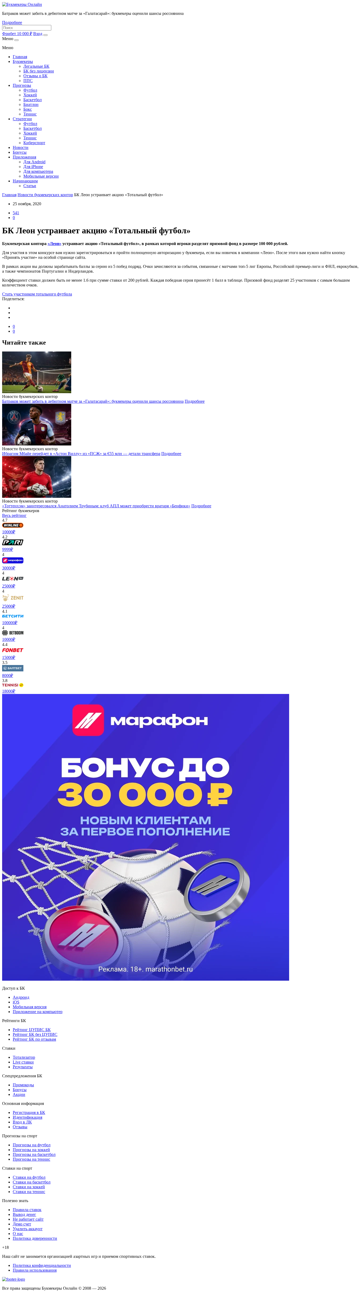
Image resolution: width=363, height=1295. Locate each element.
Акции (19, 1094)
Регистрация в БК (29, 1112)
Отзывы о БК (35, 76)
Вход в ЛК (22, 1122)
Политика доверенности (35, 1238)
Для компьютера (38, 171)
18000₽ (8, 691)
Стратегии (22, 119)
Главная (20, 56)
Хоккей (30, 95)
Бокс (27, 109)
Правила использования (35, 1270)
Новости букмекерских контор (45, 194)
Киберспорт (34, 142)
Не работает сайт (28, 1219)
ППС (28, 80)
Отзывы (20, 1127)
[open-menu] (45, 35)
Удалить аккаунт (28, 1229)
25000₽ (8, 586)
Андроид (21, 997)
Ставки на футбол (29, 1177)
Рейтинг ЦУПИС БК (32, 1029)
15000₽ (8, 657)
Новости (20, 147)
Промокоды (23, 1085)
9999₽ (7, 549)
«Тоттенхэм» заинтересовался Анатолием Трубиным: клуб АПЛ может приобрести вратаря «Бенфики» (96, 506)
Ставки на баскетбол (31, 1182)
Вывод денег (24, 1214)
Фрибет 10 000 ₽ (17, 33)
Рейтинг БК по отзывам (34, 1039)
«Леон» (54, 243)
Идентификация (27, 1117)
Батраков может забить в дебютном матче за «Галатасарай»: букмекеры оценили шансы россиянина (93, 401)
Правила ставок (27, 1209)
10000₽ (8, 532)
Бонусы (20, 152)
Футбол (30, 90)
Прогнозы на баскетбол (34, 1154)
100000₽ (9, 622)
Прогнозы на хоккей (31, 1149)
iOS (16, 1002)
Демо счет (22, 1224)
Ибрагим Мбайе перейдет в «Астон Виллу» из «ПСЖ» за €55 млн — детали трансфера (81, 453)
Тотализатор (24, 1057)
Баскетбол (32, 99)
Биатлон (31, 104)
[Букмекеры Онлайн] (22, 4)
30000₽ (8, 568)
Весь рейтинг (14, 515)
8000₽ (7, 675)
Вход (37, 33)
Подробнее (12, 22)
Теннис (30, 114)
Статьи (29, 185)
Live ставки (23, 1062)
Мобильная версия (30, 1007)
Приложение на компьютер (37, 1011)
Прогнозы (22, 85)
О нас (18, 1233)
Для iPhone (33, 166)
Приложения (24, 157)
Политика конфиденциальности (42, 1265)
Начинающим (25, 181)
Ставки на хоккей (29, 1187)
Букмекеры (23, 61)
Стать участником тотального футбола (37, 294)
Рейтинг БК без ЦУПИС (35, 1034)
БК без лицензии (38, 71)
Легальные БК (36, 66)
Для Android (34, 162)
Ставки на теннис (29, 1191)
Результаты (23, 1067)
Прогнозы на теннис (31, 1159)
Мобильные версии (41, 176)
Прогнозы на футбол (31, 1145)
